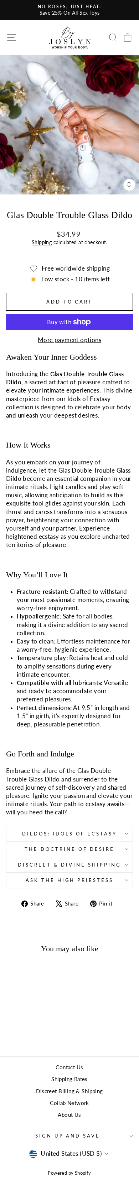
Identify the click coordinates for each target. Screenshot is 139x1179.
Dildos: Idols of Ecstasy (69, 834)
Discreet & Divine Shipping (69, 865)
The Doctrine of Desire (69, 849)
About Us (69, 1114)
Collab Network (69, 1103)
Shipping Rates (69, 1079)
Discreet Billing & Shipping (69, 1091)
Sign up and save (68, 1136)
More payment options (69, 340)
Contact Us (69, 1067)
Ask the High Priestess (69, 880)
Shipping (42, 242)
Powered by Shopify (69, 1173)
